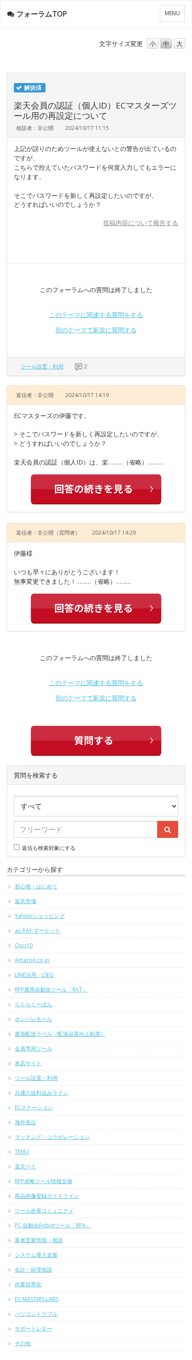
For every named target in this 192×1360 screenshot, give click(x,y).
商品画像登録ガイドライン (47, 1196)
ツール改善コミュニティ (44, 1210)
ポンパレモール (33, 1019)
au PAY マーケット (37, 930)
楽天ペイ (25, 1166)
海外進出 (25, 1122)
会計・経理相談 (33, 1269)
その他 (23, 1343)
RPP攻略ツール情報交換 (43, 1181)
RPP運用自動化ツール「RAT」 (51, 989)
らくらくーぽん (33, 1004)
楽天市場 (25, 901)
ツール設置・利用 (42, 366)
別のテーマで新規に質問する (96, 330)
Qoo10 (24, 945)
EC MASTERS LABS (36, 1299)
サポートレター (33, 1328)
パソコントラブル (36, 1314)
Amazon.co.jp (32, 960)
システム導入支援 (36, 1255)
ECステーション (34, 1107)
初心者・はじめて (36, 886)
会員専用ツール (33, 1048)
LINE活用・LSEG (34, 975)
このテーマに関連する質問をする (96, 314)
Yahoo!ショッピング (40, 916)
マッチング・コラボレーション (52, 1137)
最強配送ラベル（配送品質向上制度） (60, 1034)
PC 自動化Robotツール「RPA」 (53, 1225)
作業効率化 (28, 1284)
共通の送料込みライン (41, 1092)
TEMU (22, 1151)
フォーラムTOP (42, 14)
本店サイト (28, 1063)
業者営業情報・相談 (39, 1240)
